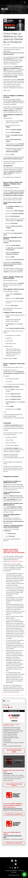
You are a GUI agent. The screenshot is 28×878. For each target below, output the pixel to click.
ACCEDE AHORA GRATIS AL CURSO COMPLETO (14, 785)
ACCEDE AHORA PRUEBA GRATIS (14, 751)
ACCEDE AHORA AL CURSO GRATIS (14, 842)
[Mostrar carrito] (25, 2)
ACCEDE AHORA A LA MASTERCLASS (13, 814)
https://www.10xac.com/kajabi (15, 561)
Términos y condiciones (11, 870)
